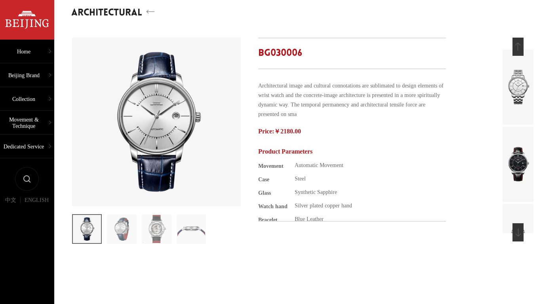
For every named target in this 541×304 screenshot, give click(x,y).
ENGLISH (37, 200)
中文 (10, 200)
